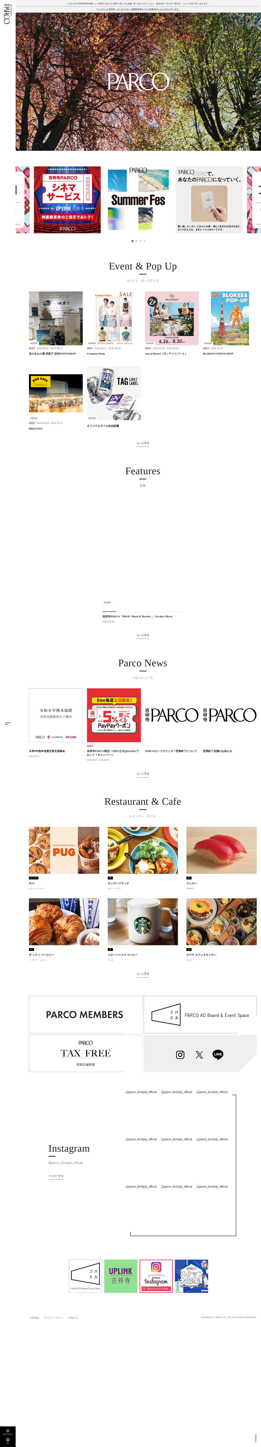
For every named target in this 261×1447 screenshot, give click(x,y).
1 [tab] (132, 241)
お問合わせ (73, 1318)
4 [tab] (144, 241)
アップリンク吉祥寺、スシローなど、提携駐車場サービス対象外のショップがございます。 (138, 9)
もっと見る (143, 442)
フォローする (55, 1175)
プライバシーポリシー (54, 1318)
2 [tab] (136, 241)
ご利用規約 (34, 1318)
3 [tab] (140, 241)
